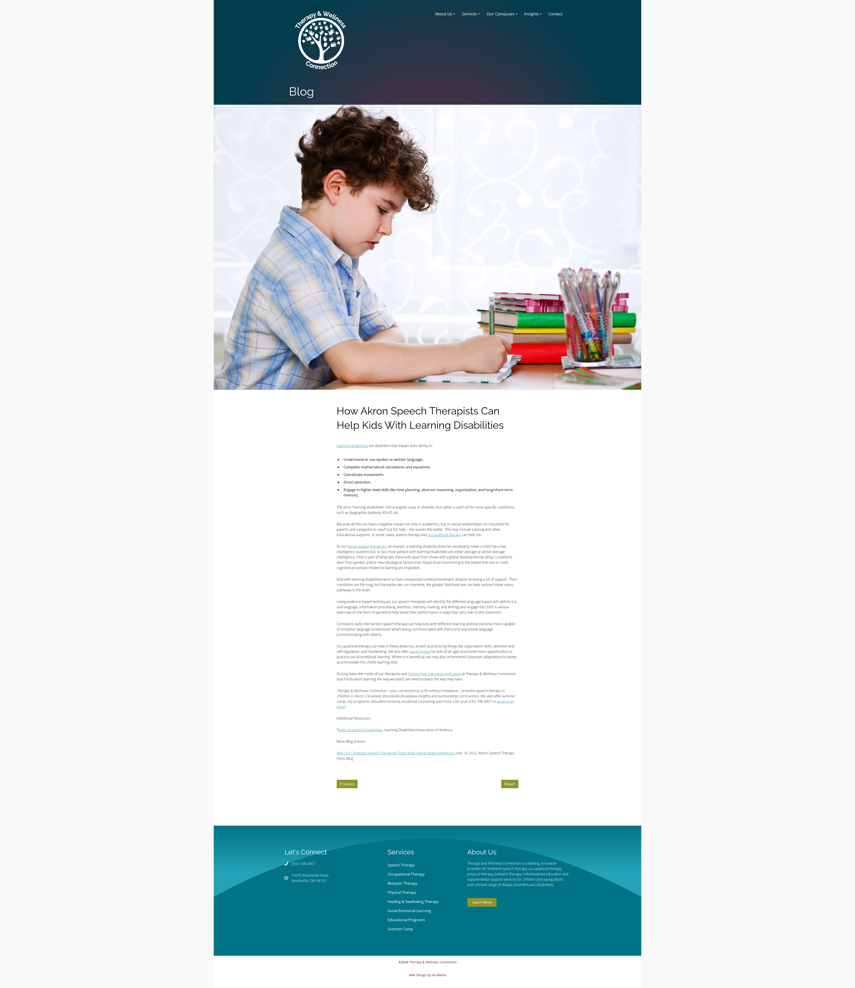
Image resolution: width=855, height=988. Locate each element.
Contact (555, 13)
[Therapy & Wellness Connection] (320, 39)
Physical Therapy (402, 892)
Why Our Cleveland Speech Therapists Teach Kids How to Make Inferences (395, 753)
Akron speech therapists (367, 546)
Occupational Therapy (406, 874)
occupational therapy (444, 534)
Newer (509, 784)
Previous (347, 784)
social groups (420, 651)
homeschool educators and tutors (434, 673)
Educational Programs (406, 919)
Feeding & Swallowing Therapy (413, 901)
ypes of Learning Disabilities (360, 729)
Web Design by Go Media (427, 975)
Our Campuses (501, 13)
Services (469, 13)
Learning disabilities (352, 445)
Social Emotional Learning (409, 910)
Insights (531, 13)
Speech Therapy (401, 865)
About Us (443, 13)
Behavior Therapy (402, 883)
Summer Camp (400, 929)
